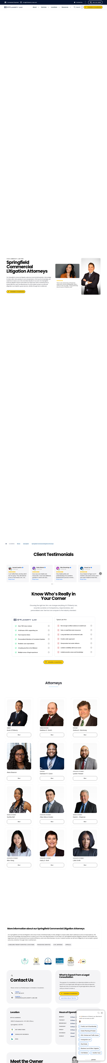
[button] (36, 7)
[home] (13, 7)
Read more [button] (11, 579)
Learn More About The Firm (68, 998)
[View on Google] (10, 568)
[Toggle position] (98, 1013)
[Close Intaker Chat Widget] (102, 1013)
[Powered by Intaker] (93, 1059)
